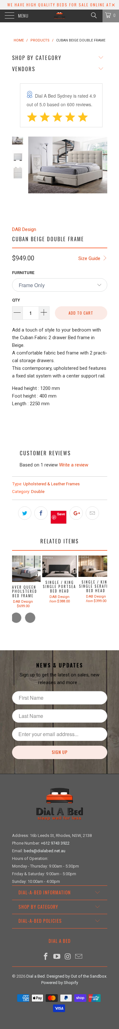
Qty (16, 300)
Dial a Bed (35, 976)
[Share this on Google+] (76, 513)
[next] (101, 176)
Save (61, 513)
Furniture (23, 272)
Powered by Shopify (59, 982)
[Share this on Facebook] (41, 513)
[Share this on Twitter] (24, 513)
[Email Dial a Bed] (79, 957)
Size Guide (90, 258)
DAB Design (24, 229)
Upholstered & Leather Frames (51, 483)
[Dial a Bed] (59, 16)
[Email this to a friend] (92, 513)
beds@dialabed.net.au (44, 850)
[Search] (93, 15)
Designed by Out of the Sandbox (76, 976)
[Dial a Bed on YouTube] (57, 957)
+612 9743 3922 (55, 843)
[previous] (34, 176)
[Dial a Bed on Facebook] (46, 957)
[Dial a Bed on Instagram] (68, 957)
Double (37, 491)
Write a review (73, 465)
